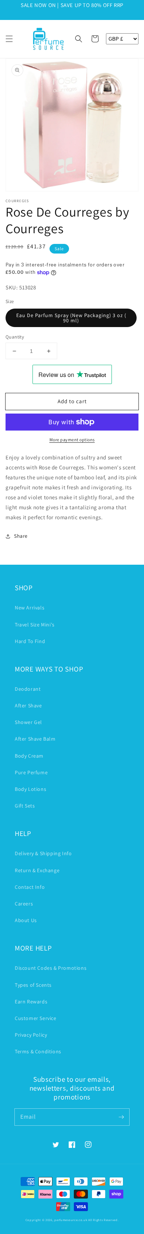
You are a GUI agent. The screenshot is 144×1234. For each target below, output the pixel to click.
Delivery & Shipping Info (43, 853)
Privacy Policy (31, 1034)
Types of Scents (33, 985)
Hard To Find (30, 641)
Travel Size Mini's (35, 624)
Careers (24, 903)
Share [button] (21, 536)
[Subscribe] (121, 1117)
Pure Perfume (31, 772)
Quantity (15, 337)
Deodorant (28, 689)
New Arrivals (29, 607)
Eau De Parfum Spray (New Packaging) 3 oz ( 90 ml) (71, 318)
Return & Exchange (37, 870)
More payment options (72, 439)
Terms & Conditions (38, 1051)
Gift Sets (25, 805)
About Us (26, 920)
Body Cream (29, 755)
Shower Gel (28, 722)
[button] (9, 39)
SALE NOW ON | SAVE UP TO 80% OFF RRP (72, 5)
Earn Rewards (31, 1001)
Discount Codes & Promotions (50, 968)
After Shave (28, 705)
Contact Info (30, 887)
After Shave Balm (35, 738)
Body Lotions (30, 789)
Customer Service (35, 1018)
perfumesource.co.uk (70, 1220)
